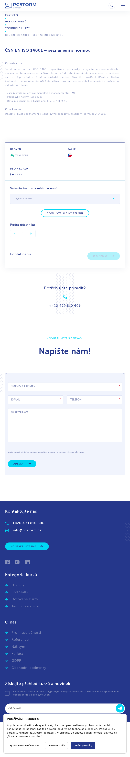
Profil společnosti (26, 632)
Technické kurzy (17, 28)
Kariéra (17, 653)
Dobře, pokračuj (83, 745)
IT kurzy (18, 585)
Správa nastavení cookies (24, 745)
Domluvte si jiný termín (65, 213)
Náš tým (18, 646)
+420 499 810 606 (28, 523)
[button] (114, 198)
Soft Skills (20, 592)
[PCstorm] (21, 6)
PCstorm (11, 15)
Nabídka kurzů (16, 21)
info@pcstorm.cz (27, 530)
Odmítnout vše (56, 745)
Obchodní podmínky (29, 668)
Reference (20, 639)
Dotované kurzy (25, 599)
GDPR (16, 660)
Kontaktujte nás (24, 546)
